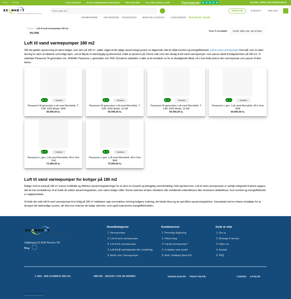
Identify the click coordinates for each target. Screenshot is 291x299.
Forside (30, 28)
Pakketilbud (129, 17)
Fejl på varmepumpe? (176, 244)
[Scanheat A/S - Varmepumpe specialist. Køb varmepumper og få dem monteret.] (24, 10)
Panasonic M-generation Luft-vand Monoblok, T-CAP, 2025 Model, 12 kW (115, 107)
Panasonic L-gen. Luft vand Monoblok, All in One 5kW (238, 107)
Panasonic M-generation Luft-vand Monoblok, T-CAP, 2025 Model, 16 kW (176, 107)
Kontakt (15, 2)
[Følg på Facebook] (22, 3)
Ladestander (178, 17)
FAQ (221, 255)
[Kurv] (285, 10)
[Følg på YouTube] (28, 3)
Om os (5, 2)
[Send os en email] (25, 3)
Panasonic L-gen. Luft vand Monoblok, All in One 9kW (115, 159)
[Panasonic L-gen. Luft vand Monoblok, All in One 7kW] (53, 134)
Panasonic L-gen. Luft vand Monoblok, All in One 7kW (53, 159)
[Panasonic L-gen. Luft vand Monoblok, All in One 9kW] (115, 134)
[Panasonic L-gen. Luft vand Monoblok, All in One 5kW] (238, 82)
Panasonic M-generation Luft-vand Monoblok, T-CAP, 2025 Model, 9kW (53, 107)
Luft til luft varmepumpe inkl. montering (131, 249)
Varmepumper (89, 17)
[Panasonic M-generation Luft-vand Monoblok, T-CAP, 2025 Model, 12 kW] (115, 82)
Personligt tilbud (199, 17)
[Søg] (162, 10)
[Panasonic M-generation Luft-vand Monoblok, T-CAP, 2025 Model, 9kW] (53, 82)
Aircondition (111, 17)
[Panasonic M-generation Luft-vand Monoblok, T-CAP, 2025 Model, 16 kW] (176, 82)
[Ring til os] (34, 247)
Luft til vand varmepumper (224, 50)
